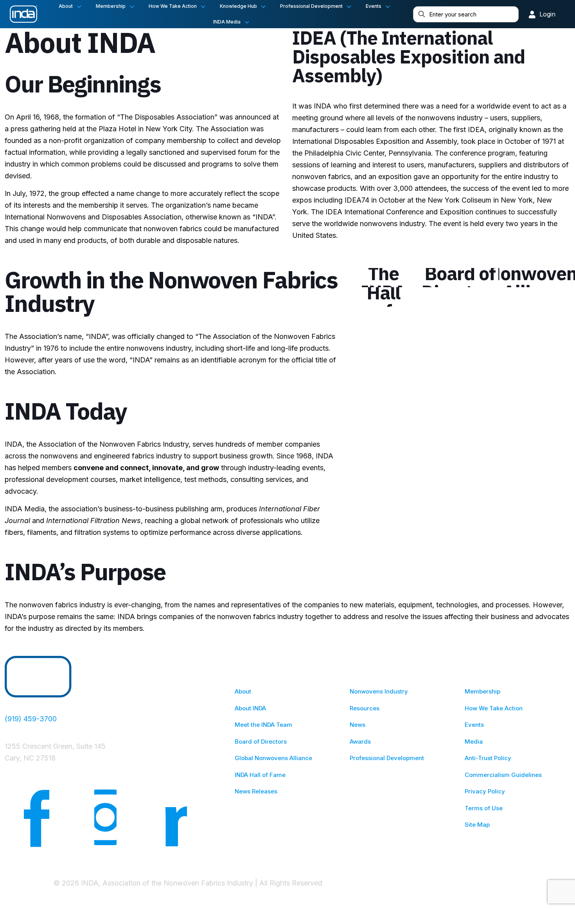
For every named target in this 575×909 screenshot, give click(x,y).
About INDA (250, 708)
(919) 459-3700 (31, 719)
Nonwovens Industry (379, 691)
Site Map (477, 824)
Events (474, 724)
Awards (360, 741)
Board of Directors (261, 741)
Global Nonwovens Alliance (273, 758)
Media (474, 741)
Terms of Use (484, 808)
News (357, 724)
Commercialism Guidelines (503, 775)
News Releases (256, 791)
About (243, 691)
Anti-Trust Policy (488, 758)
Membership (482, 691)
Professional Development (387, 758)
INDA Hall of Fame (260, 775)
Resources (364, 708)
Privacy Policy (485, 791)
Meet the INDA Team (263, 724)
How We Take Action (494, 708)
